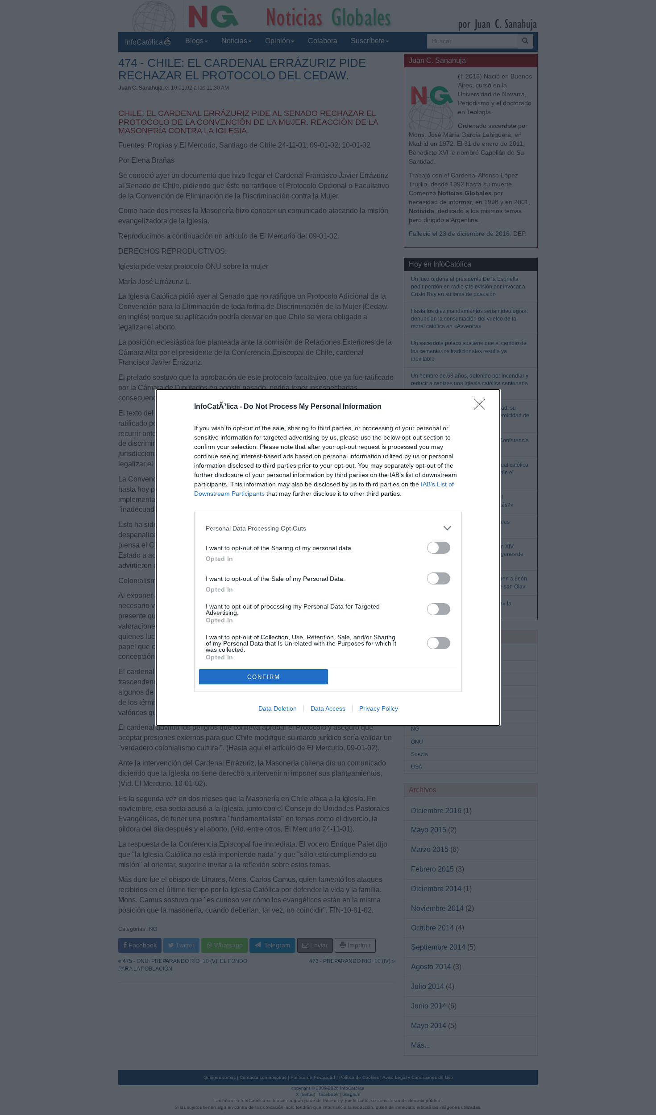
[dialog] (328, 557)
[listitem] (328, 528)
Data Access (328, 708)
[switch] (438, 548)
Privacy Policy (378, 708)
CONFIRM (263, 677)
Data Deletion (277, 708)
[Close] (482, 407)
